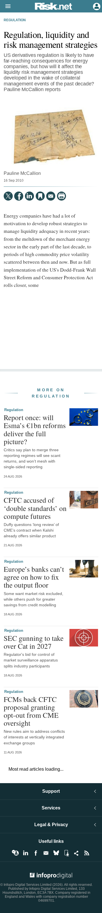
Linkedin (25, 853)
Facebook (35, 853)
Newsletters (45, 853)
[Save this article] (40, 196)
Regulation (15, 20)
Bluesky (56, 853)
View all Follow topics (15, 853)
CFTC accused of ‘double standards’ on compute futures (35, 508)
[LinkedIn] (29, 196)
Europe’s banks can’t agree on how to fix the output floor (34, 577)
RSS (86, 853)
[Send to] (50, 196)
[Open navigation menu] (5, 6)
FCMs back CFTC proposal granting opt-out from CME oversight (31, 711)
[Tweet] (8, 196)
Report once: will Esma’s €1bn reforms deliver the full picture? (35, 429)
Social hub (76, 853)
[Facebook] (18, 196)
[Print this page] (61, 196)
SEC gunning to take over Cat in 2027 (33, 642)
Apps (66, 853)
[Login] (96, 6)
